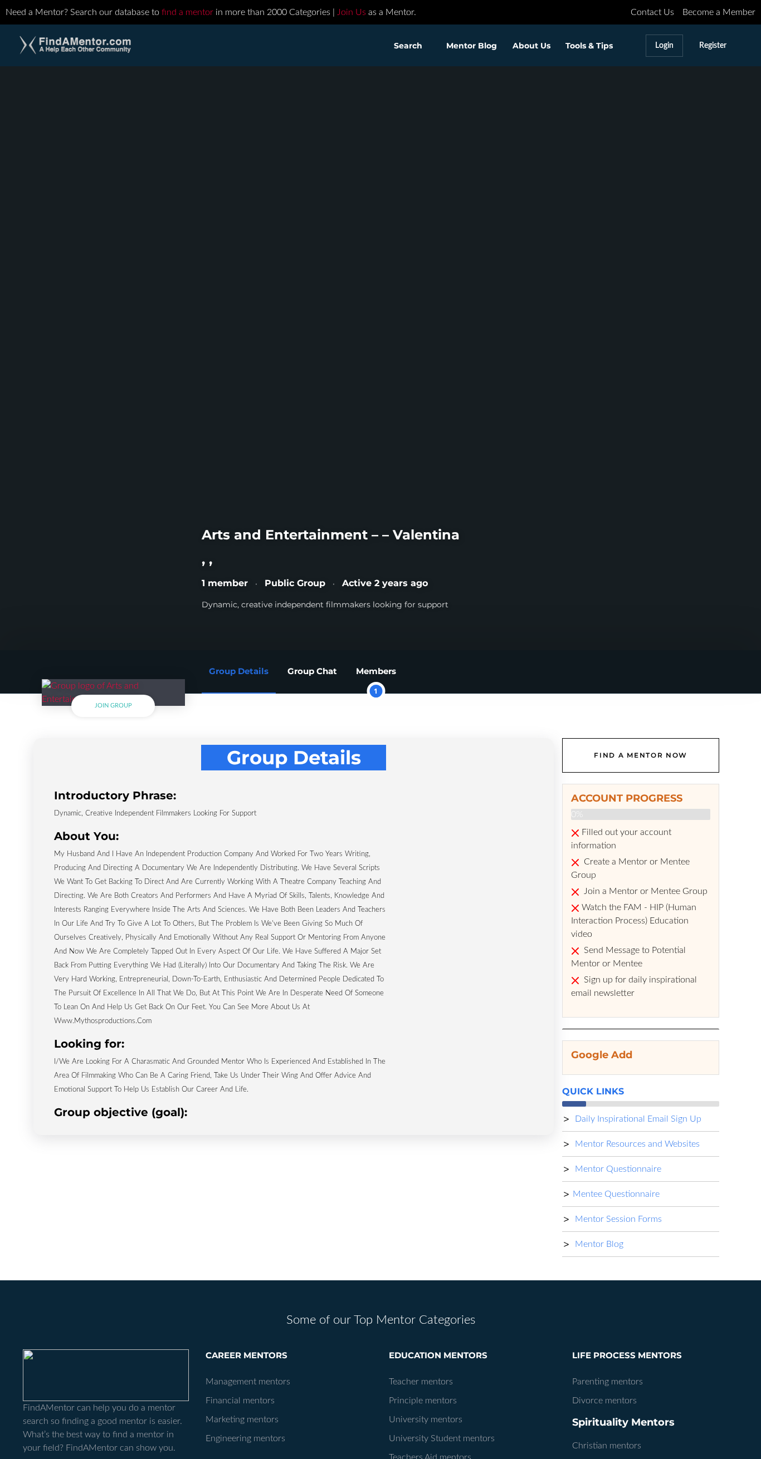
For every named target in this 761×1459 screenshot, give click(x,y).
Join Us (351, 12)
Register (712, 45)
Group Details (239, 671)
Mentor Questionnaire (617, 1169)
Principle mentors (423, 1400)
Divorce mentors (604, 1400)
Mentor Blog (471, 46)
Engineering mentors (245, 1438)
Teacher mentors (421, 1381)
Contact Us (652, 12)
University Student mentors (442, 1438)
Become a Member (718, 12)
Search (408, 46)
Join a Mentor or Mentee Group (645, 891)
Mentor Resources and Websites (636, 1143)
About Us (531, 46)
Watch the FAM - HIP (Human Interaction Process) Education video (633, 921)
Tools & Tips (589, 46)
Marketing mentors (242, 1419)
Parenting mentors (607, 1381)
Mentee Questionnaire (616, 1194)
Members (376, 679)
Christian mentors (606, 1445)
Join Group (113, 706)
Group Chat (312, 671)
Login (664, 45)
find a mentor (187, 12)
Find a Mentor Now (640, 755)
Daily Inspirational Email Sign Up (637, 1118)
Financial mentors (240, 1400)
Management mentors (248, 1381)
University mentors (425, 1419)
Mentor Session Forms (617, 1219)
